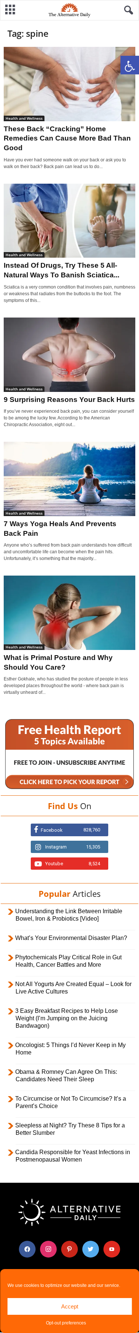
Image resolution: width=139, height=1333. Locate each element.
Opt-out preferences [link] (66, 1323)
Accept (69, 1306)
